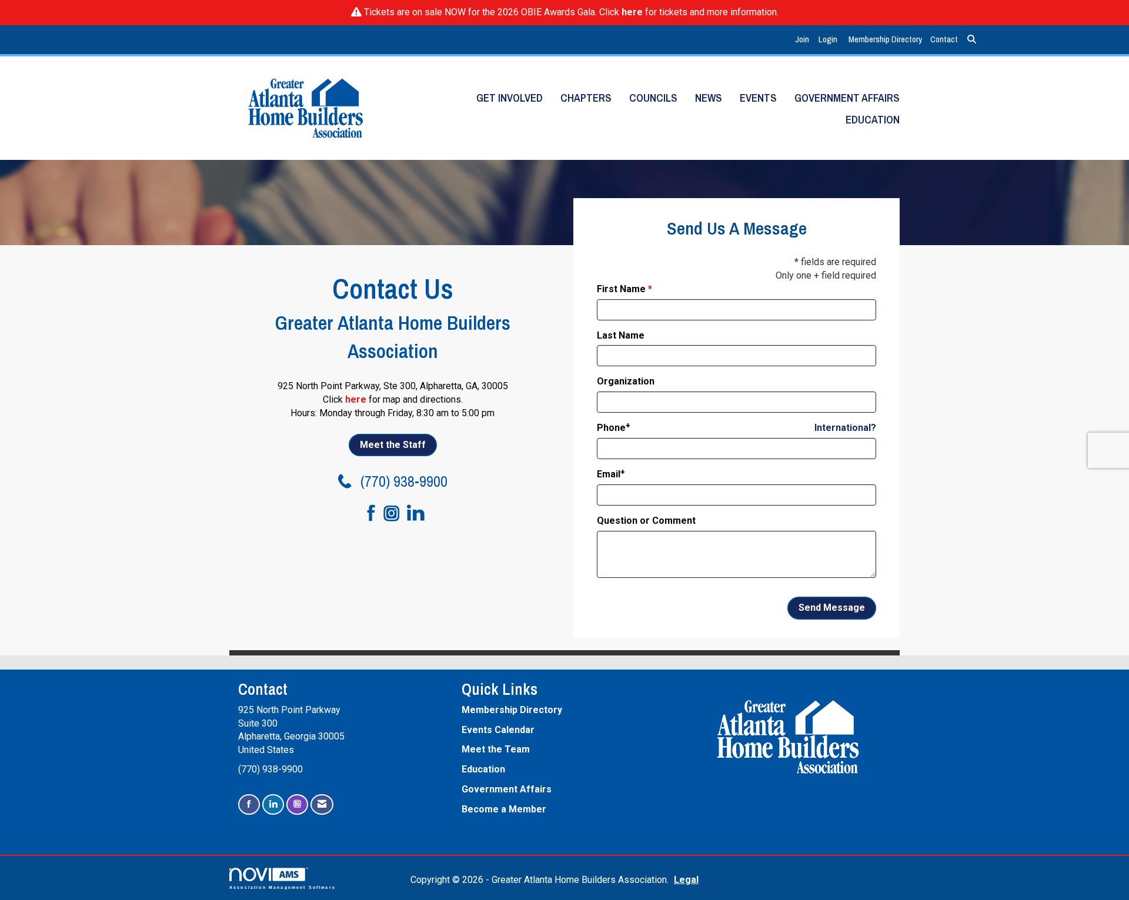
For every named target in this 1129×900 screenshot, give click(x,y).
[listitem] (803, 39)
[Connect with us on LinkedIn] (419, 513)
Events (758, 98)
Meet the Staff (393, 444)
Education (873, 119)
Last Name (620, 335)
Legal (686, 879)
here (632, 12)
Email (608, 474)
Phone (611, 427)
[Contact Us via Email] (321, 804)
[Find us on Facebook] (366, 513)
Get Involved (509, 98)
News (708, 98)
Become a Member (504, 809)
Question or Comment (646, 520)
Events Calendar (498, 729)
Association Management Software (282, 887)
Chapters (586, 98)
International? (845, 427)
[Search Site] (971, 39)
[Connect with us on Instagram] (395, 514)
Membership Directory (885, 39)
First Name (621, 289)
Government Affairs (847, 98)
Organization (625, 381)
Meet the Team (496, 749)
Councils (653, 98)
